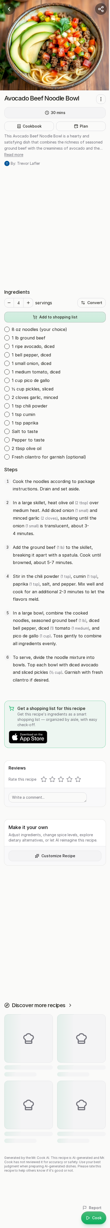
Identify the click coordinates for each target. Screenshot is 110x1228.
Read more (13, 154)
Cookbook (32, 126)
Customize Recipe (58, 855)
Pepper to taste (28, 440)
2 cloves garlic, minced (35, 397)
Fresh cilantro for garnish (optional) (49, 457)
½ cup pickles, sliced (32, 389)
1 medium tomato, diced (36, 372)
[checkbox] (7, 329)
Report (95, 1207)
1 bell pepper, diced (31, 355)
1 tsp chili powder (30, 406)
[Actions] (101, 99)
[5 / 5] (78, 779)
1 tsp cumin (23, 414)
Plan (84, 126)
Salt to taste (25, 431)
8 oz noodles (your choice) (39, 329)
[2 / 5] (52, 779)
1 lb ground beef (28, 337)
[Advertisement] (55, 227)
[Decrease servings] (9, 303)
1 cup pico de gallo (31, 380)
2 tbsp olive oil (26, 448)
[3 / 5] (61, 779)
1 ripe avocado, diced (33, 346)
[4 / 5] (69, 779)
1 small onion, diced (31, 363)
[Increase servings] (28, 303)
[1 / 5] (44, 779)
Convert (94, 302)
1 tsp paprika (25, 423)
